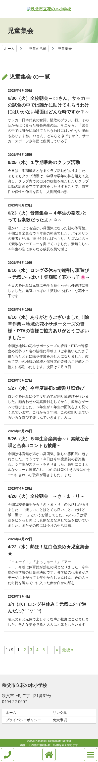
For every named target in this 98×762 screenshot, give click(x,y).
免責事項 (60, 720)
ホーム (9, 49)
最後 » (67, 650)
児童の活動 (37, 49)
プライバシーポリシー (23, 720)
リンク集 (60, 713)
